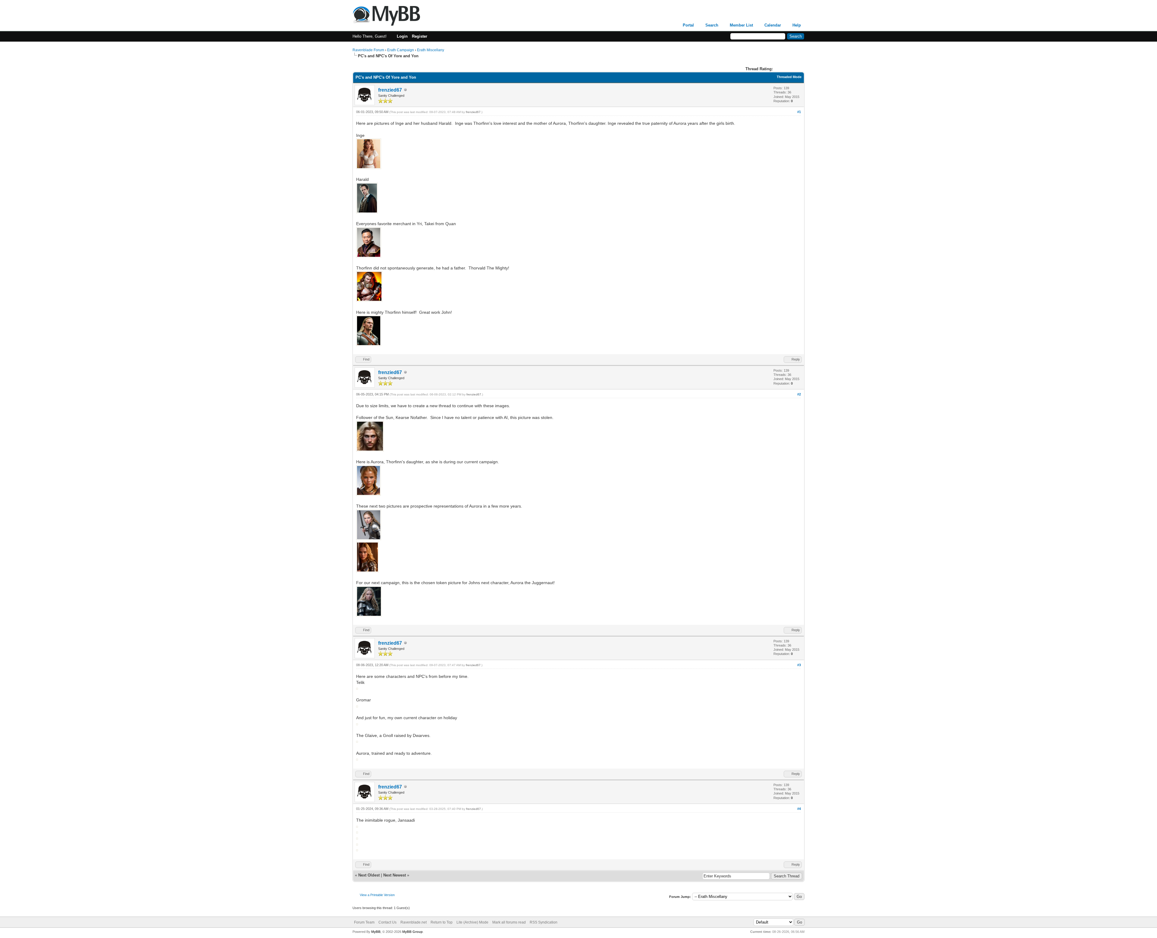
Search (711, 25)
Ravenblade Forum (368, 50)
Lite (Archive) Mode (472, 922)
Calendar (772, 25)
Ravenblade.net (413, 922)
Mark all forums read (509, 922)
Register (419, 36)
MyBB (376, 931)
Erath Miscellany (430, 50)
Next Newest (394, 875)
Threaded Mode (789, 77)
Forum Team (364, 922)
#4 (799, 809)
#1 (799, 112)
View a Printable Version (377, 895)
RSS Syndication (543, 922)
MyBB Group (412, 931)
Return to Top (442, 922)
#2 (799, 394)
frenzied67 (390, 90)
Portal (688, 25)
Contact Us (387, 922)
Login (402, 36)
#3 (799, 665)
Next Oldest (369, 875)
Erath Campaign (400, 50)
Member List (741, 25)
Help (796, 25)
